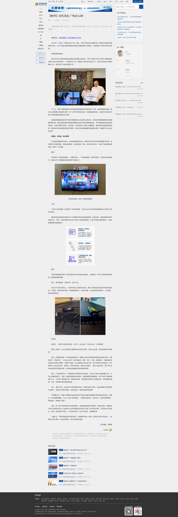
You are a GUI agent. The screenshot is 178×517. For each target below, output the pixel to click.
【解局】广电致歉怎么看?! (72, 458)
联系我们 (41, 58)
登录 (136, 1)
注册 (140, 1)
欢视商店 (87, 499)
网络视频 (41, 28)
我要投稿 (41, 62)
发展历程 (44, 506)
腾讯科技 (59, 499)
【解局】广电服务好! (70, 465)
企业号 (98, 1)
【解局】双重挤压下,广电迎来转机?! (75, 481)
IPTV (41, 15)
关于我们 (37, 506)
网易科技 (93, 499)
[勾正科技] (118, 93)
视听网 (78, 501)
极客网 (90, 501)
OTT (40, 18)
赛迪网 (127, 499)
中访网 (100, 501)
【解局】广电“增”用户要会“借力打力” (75, 450)
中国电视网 (62, 501)
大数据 (41, 45)
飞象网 (117, 499)
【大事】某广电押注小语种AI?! (73, 473)
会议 (121, 1)
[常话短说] (118, 87)
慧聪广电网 (99, 499)
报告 (82, 1)
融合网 (56, 501)
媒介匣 (67, 501)
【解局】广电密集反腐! (127, 107)
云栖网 (136, 499)
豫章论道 (90, 1)
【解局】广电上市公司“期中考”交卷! (126, 37)
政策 (105, 1)
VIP (41, 8)
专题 (127, 1)
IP (41, 38)
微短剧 (41, 25)
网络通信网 (44, 501)
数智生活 (41, 48)
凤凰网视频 (51, 501)
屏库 (104, 501)
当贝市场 (73, 501)
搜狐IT (82, 499)
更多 (142, 83)
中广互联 (122, 499)
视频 (40, 42)
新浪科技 (65, 499)
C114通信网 (84, 501)
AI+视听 (40, 32)
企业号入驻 (41, 53)
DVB (40, 22)
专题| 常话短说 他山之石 (69, 453)
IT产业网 (95, 501)
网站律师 (59, 506)
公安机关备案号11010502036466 (73, 513)
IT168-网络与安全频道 (73, 499)
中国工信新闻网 (45, 499)
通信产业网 (106, 499)
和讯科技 (112, 499)
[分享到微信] (110, 430)
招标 (110, 1)
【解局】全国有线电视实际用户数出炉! (131, 114)
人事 (116, 1)
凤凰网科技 (53, 499)
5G (41, 35)
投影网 (132, 499)
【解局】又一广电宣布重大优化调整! (131, 100)
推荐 (40, 12)
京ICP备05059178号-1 (40, 513)
